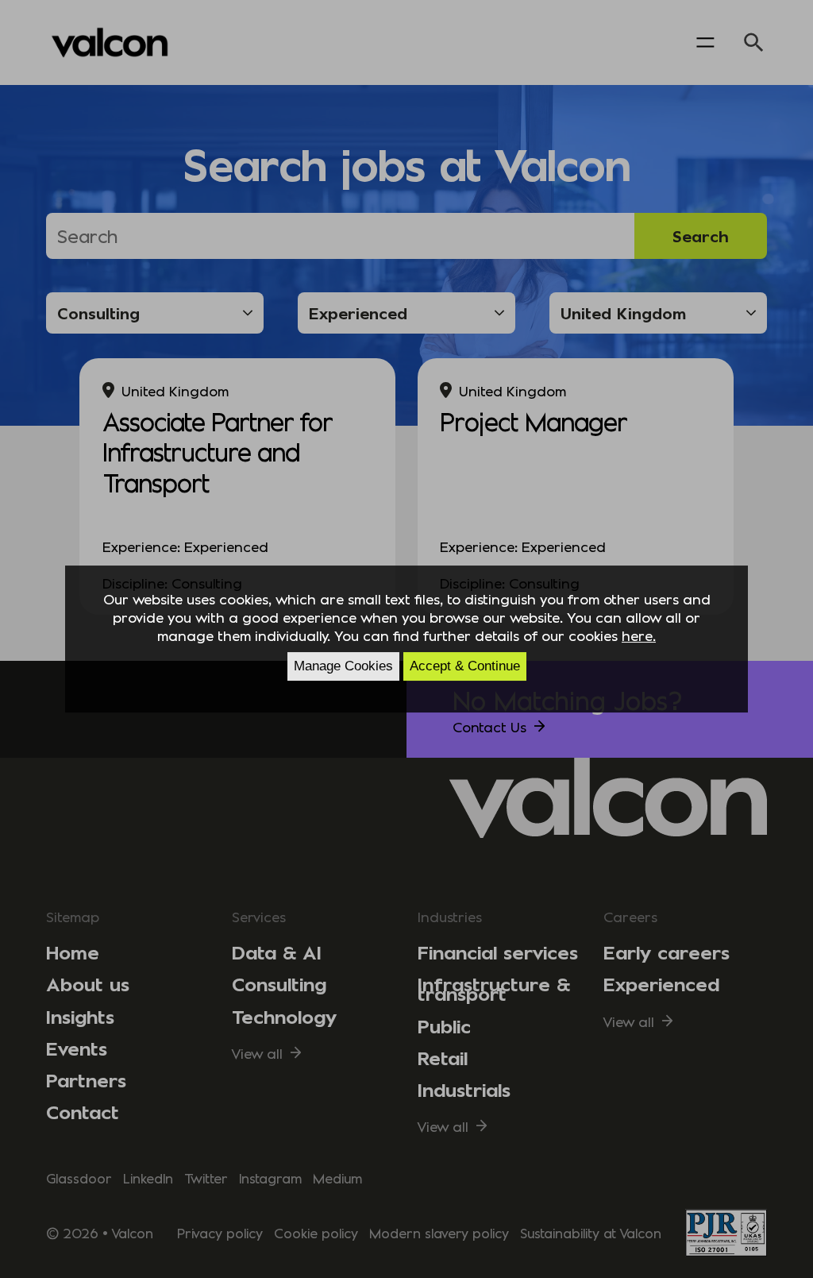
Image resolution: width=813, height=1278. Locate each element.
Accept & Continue (465, 666)
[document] (406, 639)
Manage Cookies (343, 666)
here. (639, 635)
